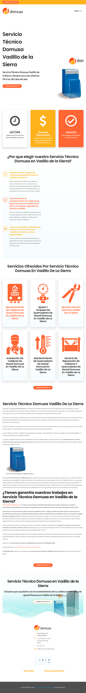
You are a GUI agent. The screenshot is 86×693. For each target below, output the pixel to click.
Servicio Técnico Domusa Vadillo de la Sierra (71, 310)
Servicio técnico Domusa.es (11, 505)
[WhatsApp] (45, 660)
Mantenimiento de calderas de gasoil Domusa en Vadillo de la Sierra (15, 313)
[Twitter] (42, 660)
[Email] (48, 662)
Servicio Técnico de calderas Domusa (44, 687)
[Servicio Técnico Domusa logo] (13, 8)
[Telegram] (48, 660)
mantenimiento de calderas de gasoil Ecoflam (27, 547)
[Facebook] (39, 660)
